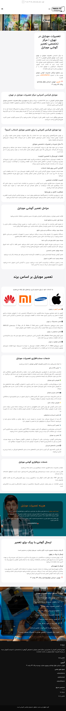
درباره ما (62, 692)
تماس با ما (61, 696)
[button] (49, 9)
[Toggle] (61, 598)
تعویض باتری (55, 386)
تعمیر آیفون (57, 309)
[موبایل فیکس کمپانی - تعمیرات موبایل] (58, 9)
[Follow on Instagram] (23, 2)
